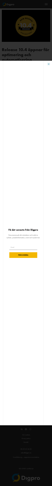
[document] (26, 243)
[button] (49, 64)
